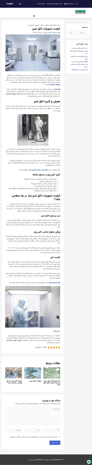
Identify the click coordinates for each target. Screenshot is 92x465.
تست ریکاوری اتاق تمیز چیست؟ (79, 48)
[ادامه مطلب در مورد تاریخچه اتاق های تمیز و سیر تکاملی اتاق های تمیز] (51, 373)
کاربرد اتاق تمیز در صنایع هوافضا (80, 70)
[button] (20, 3)
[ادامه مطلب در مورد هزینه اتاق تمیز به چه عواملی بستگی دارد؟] (13, 373)
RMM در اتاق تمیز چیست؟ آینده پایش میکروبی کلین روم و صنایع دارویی (79, 64)
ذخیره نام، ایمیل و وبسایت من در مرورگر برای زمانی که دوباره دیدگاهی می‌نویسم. (34, 437)
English (10, 3)
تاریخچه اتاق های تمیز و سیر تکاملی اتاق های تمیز (51, 382)
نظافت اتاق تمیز (35, 381)
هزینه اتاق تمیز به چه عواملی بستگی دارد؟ (14, 381)
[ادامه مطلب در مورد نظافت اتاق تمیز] (32, 373)
